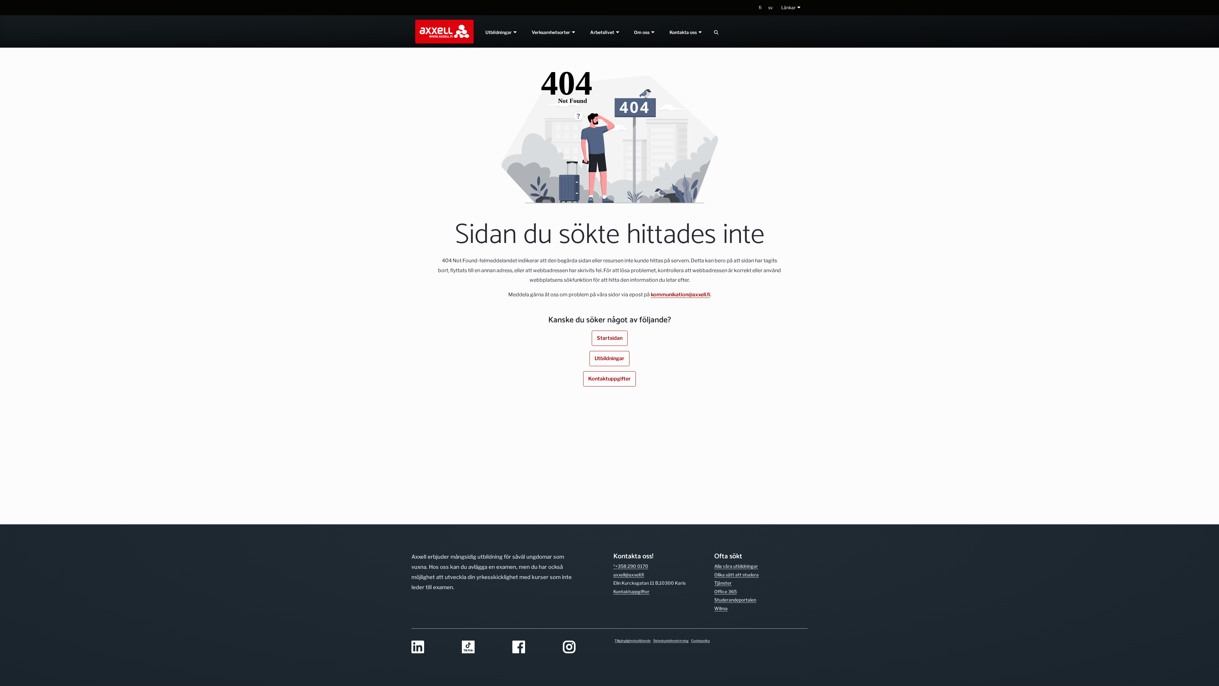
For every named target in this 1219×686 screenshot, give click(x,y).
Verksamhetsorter (551, 32)
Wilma (721, 608)
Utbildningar (499, 32)
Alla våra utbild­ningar (736, 566)
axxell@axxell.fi (628, 574)
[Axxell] (443, 31)
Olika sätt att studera (736, 574)
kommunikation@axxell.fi (680, 295)
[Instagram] (584, 647)
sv (770, 7)
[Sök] (716, 32)
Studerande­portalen (735, 599)
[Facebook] (533, 647)
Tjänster (723, 583)
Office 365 (725, 591)
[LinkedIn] (432, 647)
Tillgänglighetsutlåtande (633, 640)
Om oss (642, 32)
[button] (791, 8)
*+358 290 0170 (630, 566)
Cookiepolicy (700, 640)
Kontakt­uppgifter (631, 591)
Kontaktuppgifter (609, 379)
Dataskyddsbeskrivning (671, 640)
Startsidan (610, 338)
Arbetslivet (602, 32)
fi (760, 7)
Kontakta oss (684, 32)
